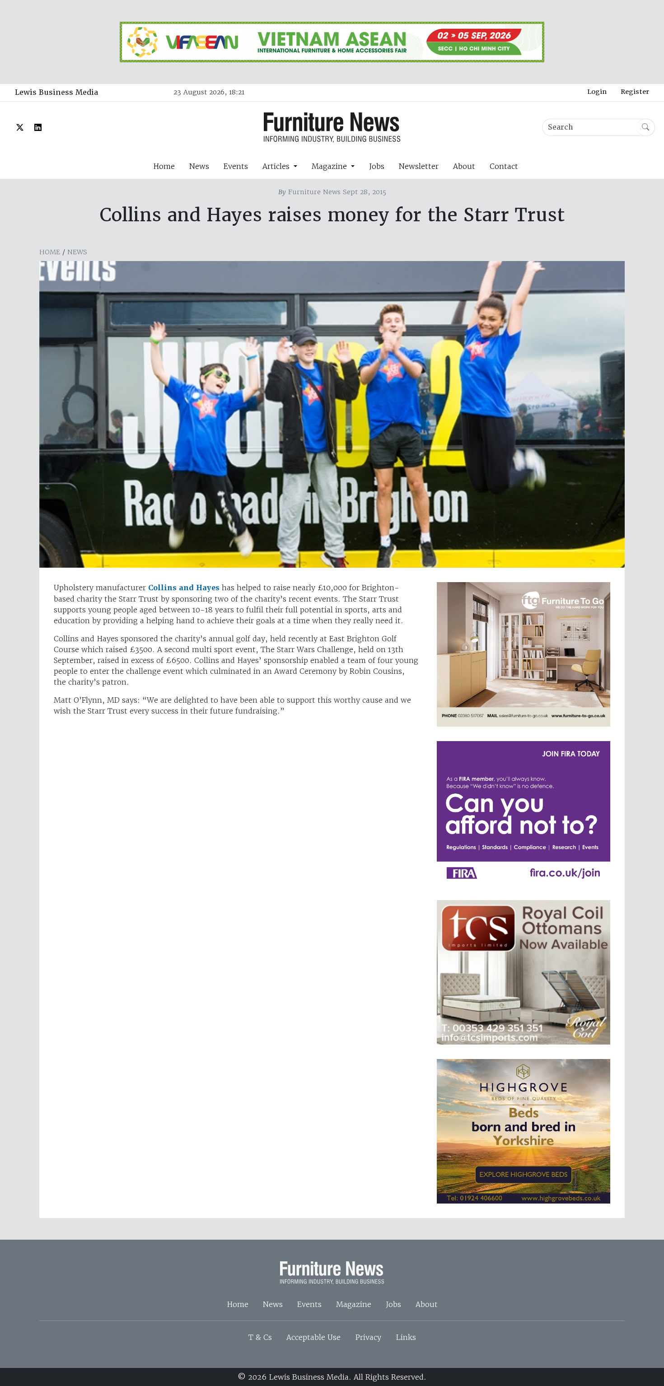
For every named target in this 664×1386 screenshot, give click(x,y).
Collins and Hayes (183, 588)
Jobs (376, 166)
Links (406, 1337)
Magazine (353, 1304)
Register (635, 92)
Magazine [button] (330, 166)
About (464, 166)
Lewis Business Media (56, 92)
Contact (504, 166)
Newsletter (419, 166)
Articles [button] (277, 166)
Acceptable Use (313, 1337)
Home (164, 166)
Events (236, 166)
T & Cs (260, 1337)
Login (597, 92)
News (199, 166)
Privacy (368, 1337)
